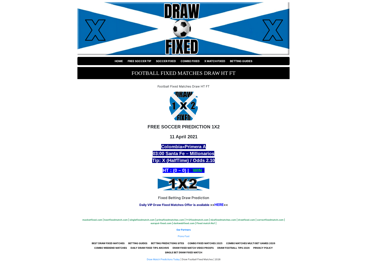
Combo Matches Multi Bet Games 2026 (250, 243)
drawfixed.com (246, 219)
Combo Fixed (190, 61)
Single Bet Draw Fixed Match (183, 252)
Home (119, 61)
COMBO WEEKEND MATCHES (110, 247)
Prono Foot (183, 236)
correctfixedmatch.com (270, 219)
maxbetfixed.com (92, 219)
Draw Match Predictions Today (163, 259)
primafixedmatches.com (170, 219)
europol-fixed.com (161, 223)
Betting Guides (241, 61)
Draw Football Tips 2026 (233, 247)
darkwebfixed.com (184, 223)
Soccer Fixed (166, 61)
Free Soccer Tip (139, 61)
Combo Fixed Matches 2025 (205, 243)
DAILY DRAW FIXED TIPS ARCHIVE (150, 247)
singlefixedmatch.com (142, 219)
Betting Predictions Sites (167, 243)
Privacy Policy (263, 247)
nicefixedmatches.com (223, 219)
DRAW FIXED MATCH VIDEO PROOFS (193, 247)
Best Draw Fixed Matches (108, 243)
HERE (219, 204)
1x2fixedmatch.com (197, 219)
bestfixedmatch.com (116, 219)
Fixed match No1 (205, 223)
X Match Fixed (214, 61)
